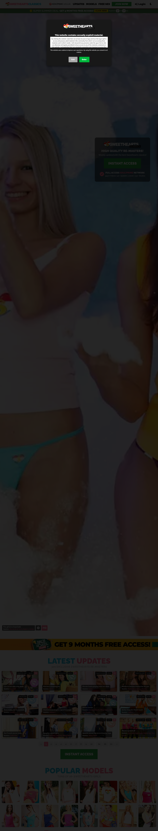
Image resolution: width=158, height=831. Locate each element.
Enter (84, 60)
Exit (73, 60)
